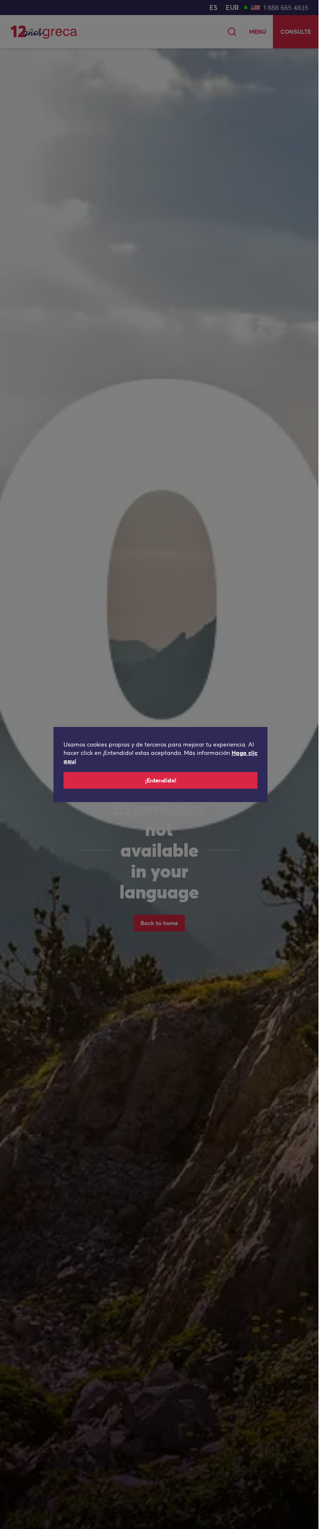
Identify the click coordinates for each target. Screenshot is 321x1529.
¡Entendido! (160, 780)
